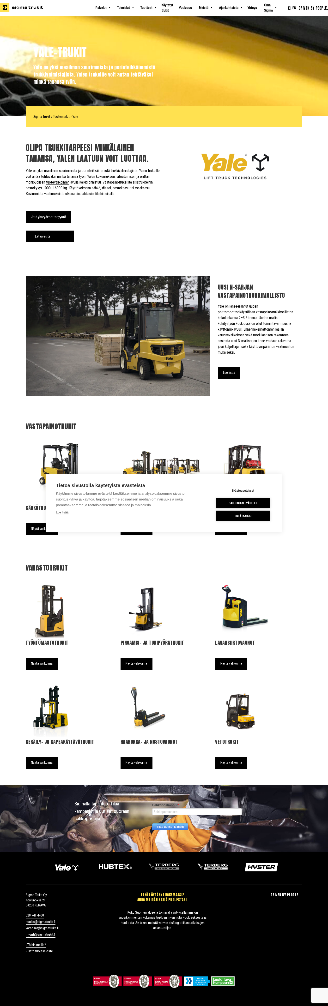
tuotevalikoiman (57, 182)
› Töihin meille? (36, 945)
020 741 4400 (35, 915)
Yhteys (252, 8)
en (294, 8)
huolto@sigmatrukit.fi (40, 922)
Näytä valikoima (42, 529)
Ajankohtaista (228, 8)
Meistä (203, 8)
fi (289, 8)
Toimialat (123, 8)
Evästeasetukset (243, 490)
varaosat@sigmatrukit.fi (42, 928)
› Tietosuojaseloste (39, 951)
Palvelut (101, 8)
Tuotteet (146, 8)
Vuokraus (185, 8)
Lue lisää (229, 373)
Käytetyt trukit (167, 7)
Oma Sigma (268, 7)
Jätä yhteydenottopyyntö (48, 217)
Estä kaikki (243, 516)
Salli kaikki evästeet (243, 503)
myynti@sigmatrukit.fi (40, 935)
